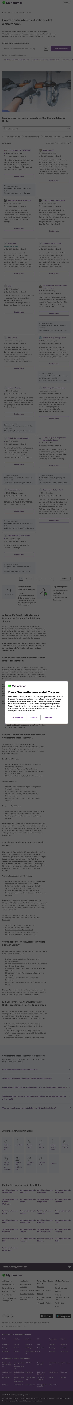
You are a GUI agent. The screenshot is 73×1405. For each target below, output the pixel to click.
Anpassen (48, 717)
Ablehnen (33, 717)
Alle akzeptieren (17, 717)
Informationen (32, 706)
